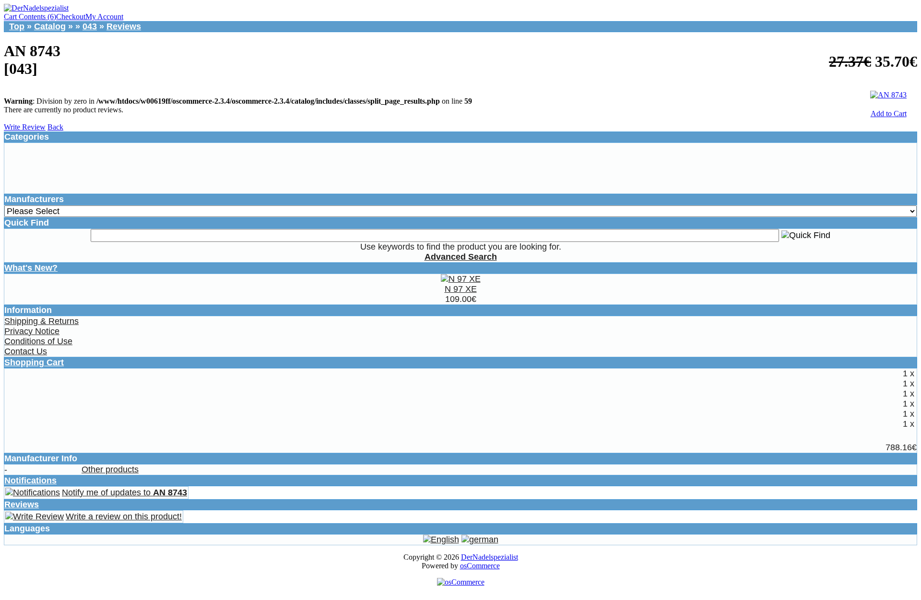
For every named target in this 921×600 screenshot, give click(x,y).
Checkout (70, 16)
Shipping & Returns (41, 321)
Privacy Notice (31, 331)
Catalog (50, 26)
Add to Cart (889, 113)
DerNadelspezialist (489, 557)
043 (90, 26)
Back (55, 127)
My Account (104, 16)
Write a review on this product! (124, 516)
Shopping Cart (34, 362)
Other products (110, 469)
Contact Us (25, 351)
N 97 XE (461, 289)
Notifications (30, 480)
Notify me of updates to (124, 492)
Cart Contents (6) (30, 16)
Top (16, 26)
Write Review (25, 127)
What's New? (31, 268)
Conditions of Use (38, 341)
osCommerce (480, 566)
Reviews (123, 26)
